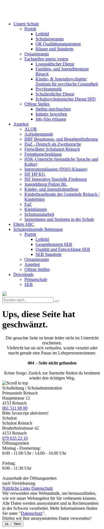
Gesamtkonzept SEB (53, 244)
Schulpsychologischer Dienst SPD (65, 99)
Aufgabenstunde (38, 134)
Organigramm (36, 54)
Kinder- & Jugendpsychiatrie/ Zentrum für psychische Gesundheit (66, 81)
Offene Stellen (37, 104)
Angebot (21, 124)
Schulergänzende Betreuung (38, 229)
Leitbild (42, 33)
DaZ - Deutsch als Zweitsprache (52, 144)
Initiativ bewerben (51, 114)
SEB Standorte (48, 254)
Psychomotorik (48, 89)
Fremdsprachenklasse (43, 154)
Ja (6, 524)
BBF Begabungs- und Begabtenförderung (61, 139)
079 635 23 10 (15, 438)
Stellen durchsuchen (53, 109)
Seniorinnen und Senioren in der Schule (59, 219)
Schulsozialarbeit (39, 214)
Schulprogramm (49, 38)
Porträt (30, 28)
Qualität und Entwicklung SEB (62, 249)
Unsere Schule (26, 23)
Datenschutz (42, 488)
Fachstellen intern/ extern (46, 59)
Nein (17, 524)
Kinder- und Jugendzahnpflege (51, 189)
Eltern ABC (23, 224)
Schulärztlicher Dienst (54, 94)
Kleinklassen (35, 209)
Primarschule (35, 279)
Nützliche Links (16, 488)
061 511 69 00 (14, 408)
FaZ (28, 204)
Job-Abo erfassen (50, 119)
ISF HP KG (34, 174)
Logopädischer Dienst (54, 64)
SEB (28, 284)
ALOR (30, 129)
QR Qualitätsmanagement (58, 43)
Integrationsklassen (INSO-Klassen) (55, 169)
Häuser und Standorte (54, 48)
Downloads (23, 274)
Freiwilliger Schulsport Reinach (52, 149)
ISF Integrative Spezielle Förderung (55, 179)
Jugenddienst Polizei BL (45, 184)
